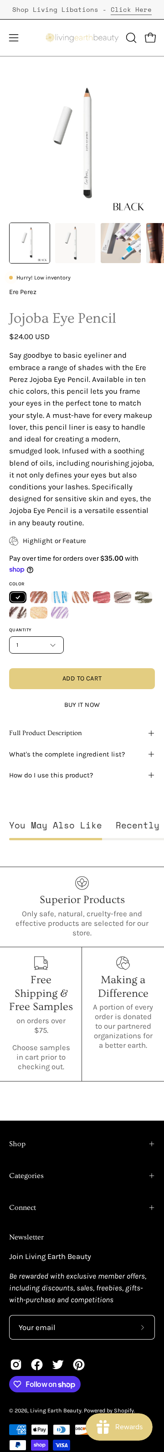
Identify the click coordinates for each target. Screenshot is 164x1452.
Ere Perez (22, 292)
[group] (82, 9)
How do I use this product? (51, 775)
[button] (130, 37)
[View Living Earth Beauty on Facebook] (37, 1364)
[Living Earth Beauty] (82, 37)
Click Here (131, 9)
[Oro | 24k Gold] (38, 613)
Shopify (124, 1410)
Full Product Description (45, 733)
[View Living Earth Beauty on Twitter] (58, 1364)
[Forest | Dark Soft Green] (143, 597)
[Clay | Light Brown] (80, 597)
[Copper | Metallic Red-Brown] (101, 597)
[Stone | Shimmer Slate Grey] (122, 597)
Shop (17, 1144)
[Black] (17, 597)
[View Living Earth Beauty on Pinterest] (79, 1364)
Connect (22, 1207)
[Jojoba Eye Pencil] (29, 243)
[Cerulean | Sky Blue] (59, 597)
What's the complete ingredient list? (67, 754)
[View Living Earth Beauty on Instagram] (16, 1364)
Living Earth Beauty (56, 1410)
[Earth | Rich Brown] (17, 613)
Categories (26, 1176)
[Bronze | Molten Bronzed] (38, 597)
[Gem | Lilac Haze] (59, 613)
